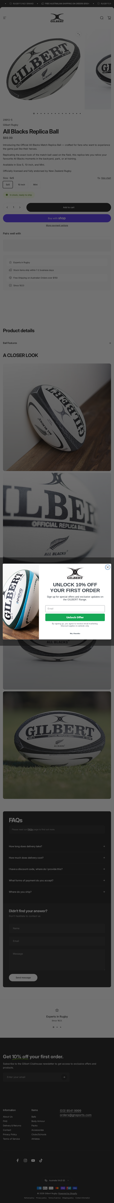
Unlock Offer (75, 617)
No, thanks (75, 633)
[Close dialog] (107, 567)
